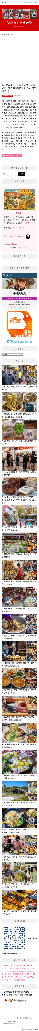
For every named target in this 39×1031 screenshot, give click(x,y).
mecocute (18, 95)
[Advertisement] (19, 63)
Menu (5, 2)
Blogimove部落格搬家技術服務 (30, 1029)
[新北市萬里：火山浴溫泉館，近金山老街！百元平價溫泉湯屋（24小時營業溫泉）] (19, 114)
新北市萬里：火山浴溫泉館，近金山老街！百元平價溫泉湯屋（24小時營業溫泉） (19, 88)
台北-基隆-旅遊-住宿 (7, 95)
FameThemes (12, 1023)
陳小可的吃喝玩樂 (19, 23)
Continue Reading (14, 155)
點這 (28, 223)
